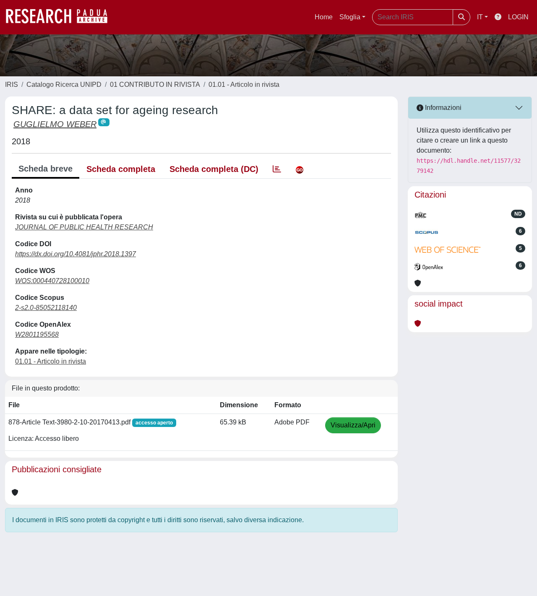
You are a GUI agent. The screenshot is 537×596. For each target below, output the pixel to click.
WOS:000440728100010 (52, 280)
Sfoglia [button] (349, 17)
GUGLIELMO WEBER (54, 124)
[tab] (277, 169)
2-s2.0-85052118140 (46, 307)
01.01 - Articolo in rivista (244, 84)
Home (324, 17)
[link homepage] (61, 17)
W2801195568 (37, 334)
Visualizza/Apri (353, 425)
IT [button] (480, 17)
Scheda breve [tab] (45, 168)
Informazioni (442, 107)
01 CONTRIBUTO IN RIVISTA (155, 84)
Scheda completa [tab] (120, 169)
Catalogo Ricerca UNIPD (64, 84)
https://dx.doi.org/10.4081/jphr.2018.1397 (75, 254)
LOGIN (518, 17)
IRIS (11, 84)
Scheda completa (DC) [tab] (213, 169)
